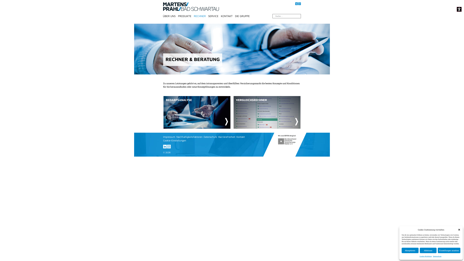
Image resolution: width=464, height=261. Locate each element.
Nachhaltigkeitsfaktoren (189, 136)
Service (213, 16)
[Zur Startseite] (191, 6)
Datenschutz (437, 256)
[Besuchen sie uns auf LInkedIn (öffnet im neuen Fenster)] (296, 3)
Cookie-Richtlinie (426, 256)
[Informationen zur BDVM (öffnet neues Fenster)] (287, 139)
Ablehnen (428, 250)
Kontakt (227, 16)
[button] (459, 229)
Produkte (184, 16)
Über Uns (169, 16)
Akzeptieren (410, 250)
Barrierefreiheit (226, 136)
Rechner (200, 16)
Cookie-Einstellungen (174, 140)
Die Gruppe (242, 16)
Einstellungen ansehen (449, 250)
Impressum (169, 136)
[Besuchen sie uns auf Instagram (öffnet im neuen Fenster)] (299, 3)
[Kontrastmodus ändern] (459, 9)
